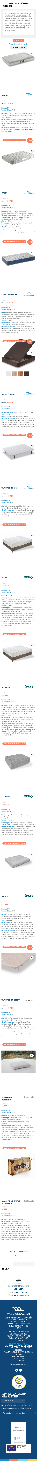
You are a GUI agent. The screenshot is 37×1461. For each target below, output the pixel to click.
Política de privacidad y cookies (18, 44)
